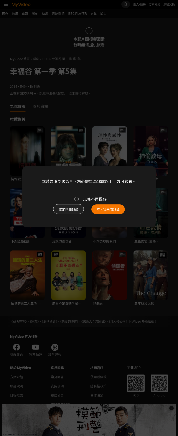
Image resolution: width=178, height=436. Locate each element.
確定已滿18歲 (68, 209)
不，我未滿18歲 (108, 209)
